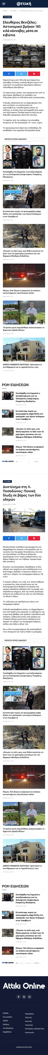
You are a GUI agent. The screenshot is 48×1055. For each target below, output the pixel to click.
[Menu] (3, 3)
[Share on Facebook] (9, 74)
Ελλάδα (6, 1013)
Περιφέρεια (29, 1014)
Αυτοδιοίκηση (8, 1028)
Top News (7, 17)
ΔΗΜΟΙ (5, 1021)
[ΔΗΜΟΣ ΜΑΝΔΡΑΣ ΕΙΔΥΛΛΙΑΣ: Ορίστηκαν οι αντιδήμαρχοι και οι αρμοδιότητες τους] (24, 349)
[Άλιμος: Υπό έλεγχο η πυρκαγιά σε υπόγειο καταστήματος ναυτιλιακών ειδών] (24, 275)
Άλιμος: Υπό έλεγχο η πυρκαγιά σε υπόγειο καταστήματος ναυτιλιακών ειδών (30, 449)
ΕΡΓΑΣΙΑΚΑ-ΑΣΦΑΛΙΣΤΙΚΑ (34, 1029)
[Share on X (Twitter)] (21, 74)
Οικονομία (29, 1025)
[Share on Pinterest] (34, 74)
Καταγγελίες (7, 1017)
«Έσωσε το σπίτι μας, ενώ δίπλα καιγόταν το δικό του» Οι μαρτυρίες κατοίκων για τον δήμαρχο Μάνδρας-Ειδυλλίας (23, 253)
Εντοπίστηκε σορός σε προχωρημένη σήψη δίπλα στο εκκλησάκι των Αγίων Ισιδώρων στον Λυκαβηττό (22, 214)
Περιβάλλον (7, 1032)
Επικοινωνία (29, 1032)
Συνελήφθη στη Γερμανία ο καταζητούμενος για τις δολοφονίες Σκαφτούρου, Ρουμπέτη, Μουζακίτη (22, 174)
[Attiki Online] (24, 3)
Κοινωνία (28, 1021)
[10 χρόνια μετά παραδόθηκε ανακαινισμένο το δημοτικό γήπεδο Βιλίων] (24, 312)
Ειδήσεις (6, 1024)
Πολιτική (28, 1017)
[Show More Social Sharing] (43, 74)
